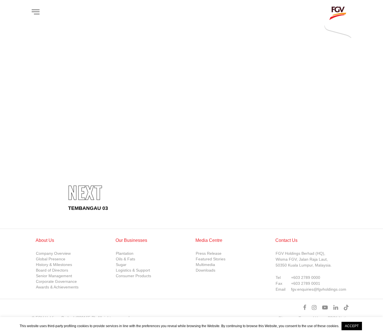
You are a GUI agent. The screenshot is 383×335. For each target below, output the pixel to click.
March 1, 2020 (81, 93)
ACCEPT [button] (352, 326)
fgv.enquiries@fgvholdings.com (318, 289)
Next (85, 192)
